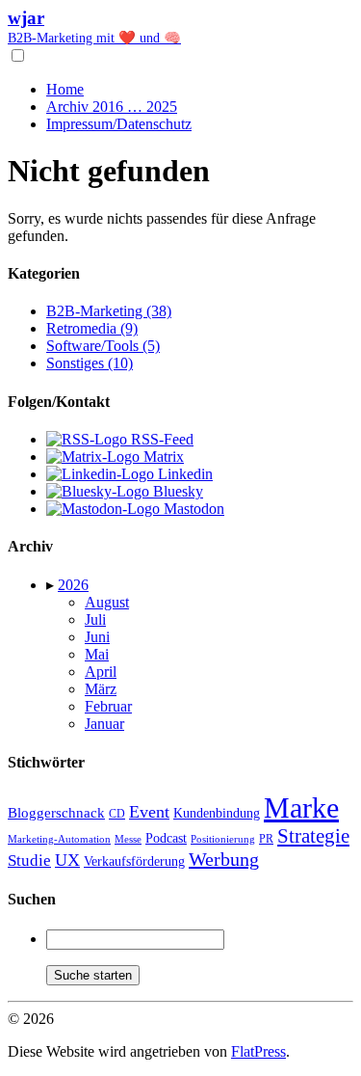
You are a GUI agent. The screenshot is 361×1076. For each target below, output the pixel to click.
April (100, 671)
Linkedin (183, 474)
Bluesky (176, 491)
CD (117, 813)
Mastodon (192, 508)
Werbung (224, 859)
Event (149, 811)
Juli (95, 619)
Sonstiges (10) (89, 363)
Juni (97, 637)
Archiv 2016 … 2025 (111, 106)
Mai (97, 654)
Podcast (166, 838)
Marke (301, 807)
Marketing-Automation (59, 839)
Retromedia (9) (92, 328)
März (100, 689)
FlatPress (258, 1051)
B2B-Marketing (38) (108, 311)
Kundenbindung (216, 813)
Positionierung (223, 839)
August (107, 602)
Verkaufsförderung (134, 861)
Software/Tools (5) (103, 345)
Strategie (313, 835)
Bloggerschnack (56, 812)
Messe (128, 839)
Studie (29, 860)
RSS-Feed (160, 439)
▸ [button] (52, 585)
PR (266, 839)
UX (67, 860)
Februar (108, 706)
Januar (104, 723)
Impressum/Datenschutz (119, 124)
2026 (73, 585)
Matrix (162, 456)
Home (65, 89)
